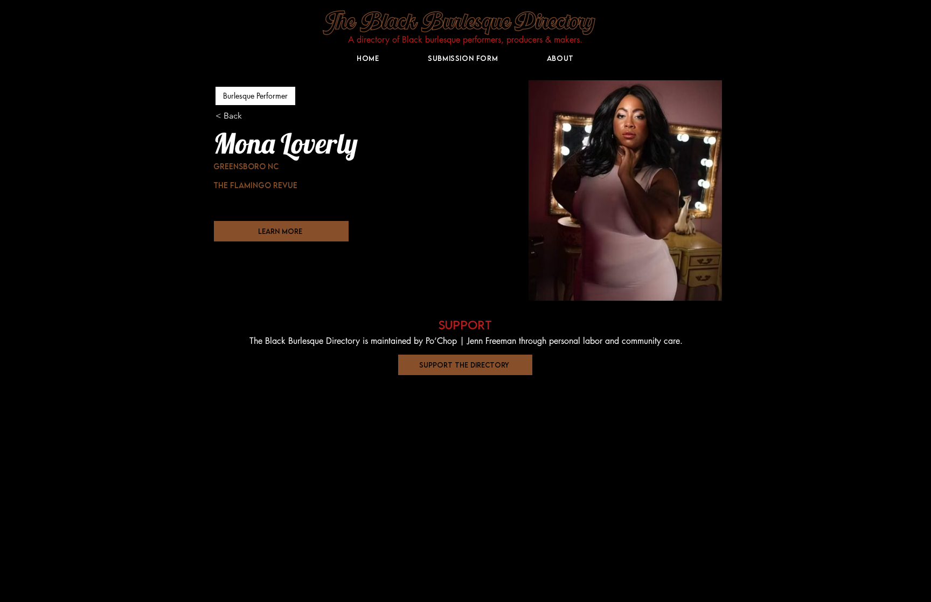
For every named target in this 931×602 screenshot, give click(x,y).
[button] (465, 365)
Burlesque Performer (255, 96)
